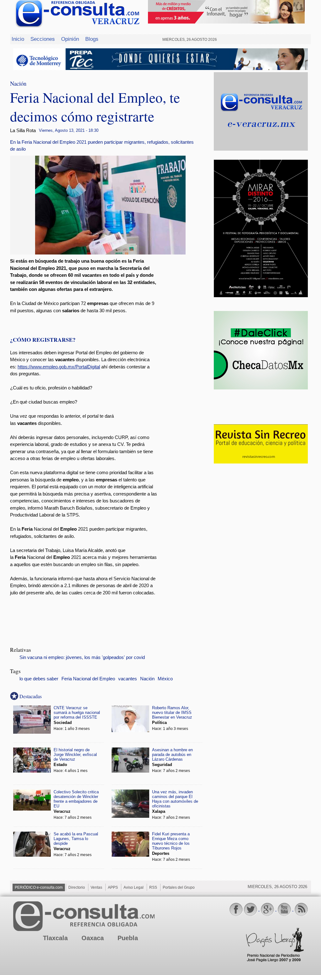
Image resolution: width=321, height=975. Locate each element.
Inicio (18, 39)
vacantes (127, 678)
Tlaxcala (55, 938)
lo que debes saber (38, 678)
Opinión (70, 39)
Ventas (96, 887)
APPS (113, 887)
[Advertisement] (185, 359)
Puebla (128, 938)
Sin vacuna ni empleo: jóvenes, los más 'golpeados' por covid (82, 657)
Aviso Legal (134, 887)
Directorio (76, 887)
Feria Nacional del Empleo (88, 678)
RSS (153, 887)
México (165, 678)
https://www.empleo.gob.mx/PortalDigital (59, 366)
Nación (147, 678)
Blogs (91, 39)
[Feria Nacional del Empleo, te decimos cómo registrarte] (110, 252)
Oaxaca (93, 938)
